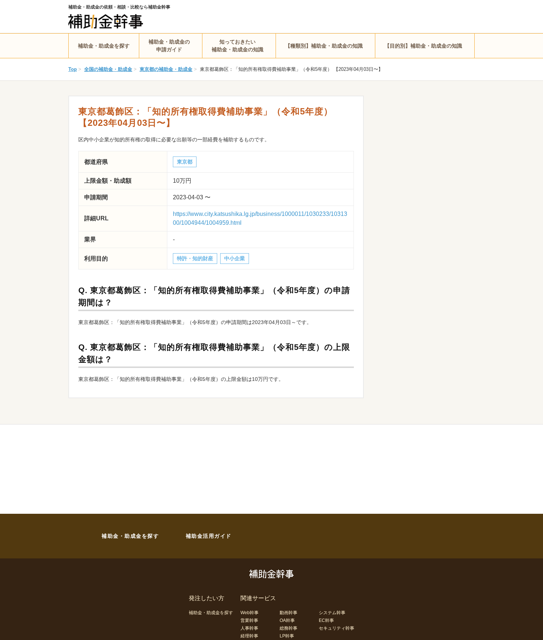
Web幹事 (249, 612)
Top (72, 69)
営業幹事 (249, 620)
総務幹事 (288, 628)
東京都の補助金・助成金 (166, 69)
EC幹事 (326, 620)
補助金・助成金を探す (104, 46)
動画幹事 (288, 612)
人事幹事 (249, 628)
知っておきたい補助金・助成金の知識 (237, 45)
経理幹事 (249, 636)
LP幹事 (287, 636)
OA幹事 (287, 620)
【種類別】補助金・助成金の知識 (324, 46)
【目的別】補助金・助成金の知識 (423, 46)
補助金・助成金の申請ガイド (169, 45)
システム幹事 (332, 612)
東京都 (184, 162)
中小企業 (234, 258)
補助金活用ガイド (209, 536)
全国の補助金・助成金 (108, 69)
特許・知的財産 (195, 258)
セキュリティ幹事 (336, 628)
